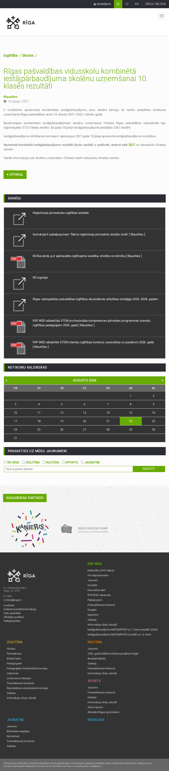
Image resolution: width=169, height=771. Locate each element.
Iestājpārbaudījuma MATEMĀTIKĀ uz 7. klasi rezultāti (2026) (123, 629)
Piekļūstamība (12, 621)
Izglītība (11, 55)
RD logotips (40, 277)
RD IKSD (13, 462)
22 (130, 421)
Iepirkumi (93, 614)
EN (137, 4)
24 (15, 429)
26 (61, 429)
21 (108, 421)
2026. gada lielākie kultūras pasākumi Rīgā (113, 653)
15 (130, 412)
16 (153, 412)
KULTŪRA (52, 462)
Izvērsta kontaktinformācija (20, 609)
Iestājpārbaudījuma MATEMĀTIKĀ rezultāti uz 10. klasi (119, 634)
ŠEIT (132, 145)
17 (15, 421)
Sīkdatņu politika (14, 617)
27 (84, 429)
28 (108, 429)
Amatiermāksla (97, 658)
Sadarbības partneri (25, 498)
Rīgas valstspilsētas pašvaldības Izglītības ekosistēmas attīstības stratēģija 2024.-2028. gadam (95, 299)
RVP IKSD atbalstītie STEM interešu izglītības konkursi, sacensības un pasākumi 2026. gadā (93, 342)
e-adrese (9, 605)
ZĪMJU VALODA (155, 4)
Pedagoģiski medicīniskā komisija (27, 668)
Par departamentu (98, 575)
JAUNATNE (92, 462)
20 (84, 421)
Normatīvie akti (96, 590)
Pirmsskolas (14, 653)
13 (84, 412)
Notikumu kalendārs (27, 367)
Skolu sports (95, 707)
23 (153, 421)
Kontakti (92, 585)
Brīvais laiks (14, 658)
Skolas (28, 55)
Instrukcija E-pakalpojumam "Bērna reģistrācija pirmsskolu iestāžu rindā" (80, 234)
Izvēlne (161, 15)
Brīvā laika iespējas (18, 731)
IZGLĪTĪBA (32, 462)
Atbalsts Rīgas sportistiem (103, 712)
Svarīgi (14, 198)
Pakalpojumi (95, 600)
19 (61, 421)
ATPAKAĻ (16, 174)
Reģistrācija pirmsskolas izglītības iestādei (61, 212)
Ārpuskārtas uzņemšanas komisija (27, 688)
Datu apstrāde (12, 613)
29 (130, 429)
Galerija (92, 619)
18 (39, 421)
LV (127, 4)
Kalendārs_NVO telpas (101, 570)
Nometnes (13, 736)
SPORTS (71, 462)
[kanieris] (30, 528)
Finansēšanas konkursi (101, 605)
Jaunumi (93, 580)
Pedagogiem (14, 663)
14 (108, 412)
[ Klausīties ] (137, 234)
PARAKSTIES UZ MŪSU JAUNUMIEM (37, 451)
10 (15, 412)
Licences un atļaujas (19, 678)
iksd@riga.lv (14, 600)
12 (61, 412)
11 (39, 412)
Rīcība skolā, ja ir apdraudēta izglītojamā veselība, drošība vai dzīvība (79, 256)
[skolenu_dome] (84, 528)
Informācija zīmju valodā (102, 624)
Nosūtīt (149, 469)
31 (15, 438)
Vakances (13, 673)
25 (39, 429)
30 (153, 429)
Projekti (92, 610)
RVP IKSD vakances (99, 595)
